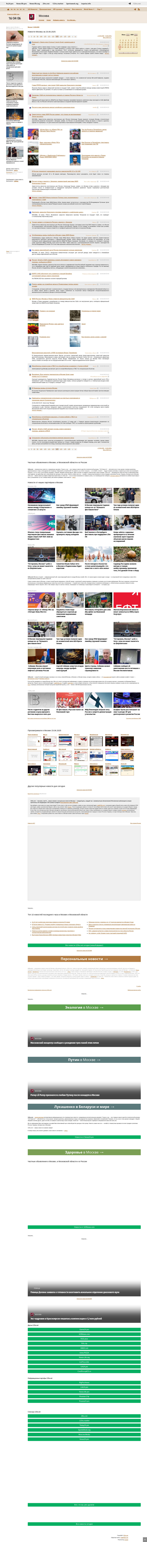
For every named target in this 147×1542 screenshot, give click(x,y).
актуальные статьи (33, 678)
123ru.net (137, 3)
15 (136, 42)
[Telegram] (135, 9)
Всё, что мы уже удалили (84, 1505)
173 (57, 36)
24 (122, 47)
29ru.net (46, 3)
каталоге (124, 810)
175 (65, 36)
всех (29, 684)
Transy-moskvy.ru (33, 734)
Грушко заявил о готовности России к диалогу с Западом (52, 222)
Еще (99, 9)
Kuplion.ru (46, 749)
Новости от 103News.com (84, 1227)
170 (45, 36)
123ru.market (58, 3)
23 (120, 47)
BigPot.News (84, 1382)
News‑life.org (35, 3)
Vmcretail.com (125, 734)
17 (122, 45)
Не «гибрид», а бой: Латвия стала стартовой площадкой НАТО (108, 933)
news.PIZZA (84, 1353)
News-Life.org (84, 1357)
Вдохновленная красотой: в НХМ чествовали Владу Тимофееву (54, 353)
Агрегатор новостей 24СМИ (69, 61)
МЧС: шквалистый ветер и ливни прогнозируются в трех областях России (111, 931)
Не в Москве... (71, 20)
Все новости (77, 9)
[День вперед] (133, 53)
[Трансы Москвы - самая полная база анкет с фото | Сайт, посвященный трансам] (34, 741)
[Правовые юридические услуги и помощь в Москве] (96, 756)
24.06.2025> (108, 35)
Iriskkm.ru (108, 749)
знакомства (94, 976)
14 (134, 42)
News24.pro (32, 591)
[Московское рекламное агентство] (80, 770)
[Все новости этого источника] (108, 46)
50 (37, 36)
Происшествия (45, 9)
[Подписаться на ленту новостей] (139, 9)
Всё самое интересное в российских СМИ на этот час (42, 718)
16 (120, 45)
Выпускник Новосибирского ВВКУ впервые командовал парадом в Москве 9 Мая (56, 935)
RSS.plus (84, 1339)
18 (125, 45)
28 (134, 47)
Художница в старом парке (91, 311)
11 (125, 42)
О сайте (139, 986)
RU (14, 9)
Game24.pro (84, 1329)
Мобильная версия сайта (134, 990)
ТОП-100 (115, 971)
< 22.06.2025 (100, 35)
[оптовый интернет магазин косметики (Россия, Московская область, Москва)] (65, 756)
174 (61, 36)
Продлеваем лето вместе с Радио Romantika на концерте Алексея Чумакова (94, 157)
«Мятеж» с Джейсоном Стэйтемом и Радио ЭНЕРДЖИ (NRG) (52, 156)
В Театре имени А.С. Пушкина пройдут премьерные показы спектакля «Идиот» (56, 924)
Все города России (135, 823)
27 (131, 47)
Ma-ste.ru (77, 734)
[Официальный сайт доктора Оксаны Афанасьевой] (34, 756)
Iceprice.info (86, 3)
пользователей (107, 677)
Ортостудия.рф (32, 749)
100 (41, 36)
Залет (84, 324)
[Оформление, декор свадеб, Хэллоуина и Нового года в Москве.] (96, 770)
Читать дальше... (37, 191)
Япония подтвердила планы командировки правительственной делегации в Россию (114, 928)
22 (136, 45)
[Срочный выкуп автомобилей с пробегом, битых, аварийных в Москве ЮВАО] (111, 770)
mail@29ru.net (58, 683)
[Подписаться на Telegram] (130, 4)
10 (122, 42)
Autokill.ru (108, 763)
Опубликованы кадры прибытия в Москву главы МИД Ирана (53, 235)
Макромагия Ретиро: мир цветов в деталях (52, 324)
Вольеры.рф (62, 763)
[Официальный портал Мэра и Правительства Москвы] (49, 741)
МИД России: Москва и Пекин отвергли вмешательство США (53, 299)
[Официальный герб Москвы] (32, 17)
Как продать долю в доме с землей (94, 337)
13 (131, 42)
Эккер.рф (123, 763)
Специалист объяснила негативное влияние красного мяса (53, 438)
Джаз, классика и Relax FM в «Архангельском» (50, 143)
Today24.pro (84, 1425)
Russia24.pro (32, 620)
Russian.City (84, 1396)
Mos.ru (45, 734)
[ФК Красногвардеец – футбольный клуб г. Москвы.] (80, 756)
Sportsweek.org (72, 3)
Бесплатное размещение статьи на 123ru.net (40, 990)
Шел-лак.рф (62, 749)
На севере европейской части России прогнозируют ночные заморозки (57, 250)
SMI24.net (84, 1348)
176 (69, 36)
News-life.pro (84, 1392)
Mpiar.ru (76, 763)
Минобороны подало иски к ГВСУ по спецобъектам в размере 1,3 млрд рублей (60, 366)
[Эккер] (127, 770)
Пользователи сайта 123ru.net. (69, 802)
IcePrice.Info (84, 1362)
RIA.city (84, 1343)
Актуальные (9, 172)
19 (128, 45)
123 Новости (32, 9)
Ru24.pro (9, 3)
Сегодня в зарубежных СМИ (133, 718)
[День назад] (123, 53)
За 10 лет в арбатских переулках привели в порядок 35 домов (51, 922)
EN (11, 9)
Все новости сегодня (84, 1524)
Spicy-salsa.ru (32, 763)
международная (39, 1117)
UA (18, 9)
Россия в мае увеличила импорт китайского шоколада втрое (53, 107)
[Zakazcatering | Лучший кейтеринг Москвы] (127, 756)
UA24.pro (84, 1367)
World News (88, 9)
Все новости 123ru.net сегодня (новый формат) (84, 945)
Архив (49, 20)
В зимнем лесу (45, 337)
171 (49, 36)
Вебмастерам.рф (64, 734)
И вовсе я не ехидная (47, 311)
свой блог (70, 683)
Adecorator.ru (93, 763)
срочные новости (115, 475)
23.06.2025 (36, 27)
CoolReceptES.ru (84, 1371)
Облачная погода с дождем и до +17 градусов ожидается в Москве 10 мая (111, 922)
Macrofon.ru (108, 734)
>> (75, 36)
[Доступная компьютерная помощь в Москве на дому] (49, 770)
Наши (7, 251)
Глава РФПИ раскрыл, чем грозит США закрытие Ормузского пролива (56, 85)
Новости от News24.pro (84, 1137)
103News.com (84, 1334)
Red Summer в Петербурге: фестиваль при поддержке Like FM (95, 143)
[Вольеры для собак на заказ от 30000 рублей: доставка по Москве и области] (65, 770)
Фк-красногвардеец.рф (81, 749)
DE (21, 9)
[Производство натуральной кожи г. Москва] (80, 741)
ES (23, 9)
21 (134, 45)
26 (128, 47)
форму (70, 807)
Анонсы (67, 9)
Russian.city (32, 486)
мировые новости (44, 678)
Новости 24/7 (31, 823)
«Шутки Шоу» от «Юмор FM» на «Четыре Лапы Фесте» (51, 130)
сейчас (16, 181)
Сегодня (41, 20)
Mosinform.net (94, 734)
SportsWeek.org (84, 1430)
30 (120, 49)
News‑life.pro (21, 3)
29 (136, 47)
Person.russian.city (34, 647)
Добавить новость (59, 20)
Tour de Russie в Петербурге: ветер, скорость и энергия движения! (94, 130)
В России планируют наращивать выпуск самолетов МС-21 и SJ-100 (56, 171)
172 (53, 36)
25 (125, 47)
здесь (16, 170)
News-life (31, 545)
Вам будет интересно (33, 793)
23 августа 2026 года (13, 14)
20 (131, 45)
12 (128, 42)
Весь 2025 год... (107, 37)
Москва (30, 27)
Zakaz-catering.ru (126, 749)
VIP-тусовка (57, 9)
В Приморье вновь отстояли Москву (44, 388)
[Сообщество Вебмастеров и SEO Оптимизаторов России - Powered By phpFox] (65, 741)
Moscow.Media (84, 1434)
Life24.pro (31, 513)
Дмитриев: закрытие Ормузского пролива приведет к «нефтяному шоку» (57, 212)
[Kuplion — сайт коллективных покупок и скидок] (49, 756)
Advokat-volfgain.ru (95, 749)
